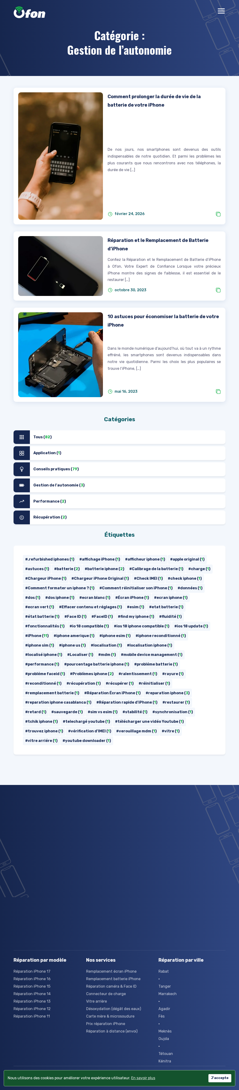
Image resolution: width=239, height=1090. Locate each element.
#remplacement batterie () (52, 693)
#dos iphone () (59, 597)
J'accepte (219, 1078)
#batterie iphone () (104, 569)
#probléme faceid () (45, 674)
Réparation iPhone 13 (32, 1001)
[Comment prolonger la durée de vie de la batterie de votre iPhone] (60, 156)
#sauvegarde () (67, 712)
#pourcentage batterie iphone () (96, 664)
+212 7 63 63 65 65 (100, 818)
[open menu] (221, 12)
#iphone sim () (39, 645)
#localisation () (106, 645)
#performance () (42, 664)
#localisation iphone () (149, 645)
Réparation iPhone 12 (32, 1009)
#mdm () (107, 654)
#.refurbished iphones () (49, 559)
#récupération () (84, 683)
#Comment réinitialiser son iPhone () (135, 588)
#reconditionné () (43, 683)
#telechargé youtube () (86, 721)
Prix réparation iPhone (105, 1024)
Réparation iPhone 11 (32, 1016)
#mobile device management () (151, 654)
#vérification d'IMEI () (89, 731)
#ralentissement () (138, 674)
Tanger (164, 986)
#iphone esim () (114, 635)
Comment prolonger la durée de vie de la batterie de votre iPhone (154, 101)
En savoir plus (143, 1078)
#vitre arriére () (41, 740)
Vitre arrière (96, 1001)
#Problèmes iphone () (91, 674)
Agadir (164, 1009)
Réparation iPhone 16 (32, 979)
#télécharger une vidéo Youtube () (149, 721)
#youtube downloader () (87, 740)
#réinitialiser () (154, 683)
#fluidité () (170, 616)
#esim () (135, 607)
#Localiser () (80, 654)
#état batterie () (42, 616)
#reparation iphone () (168, 693)
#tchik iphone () (41, 721)
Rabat (163, 971)
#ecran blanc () (94, 597)
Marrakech (167, 994)
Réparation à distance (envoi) (111, 1031)
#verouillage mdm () (136, 731)
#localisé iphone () (43, 654)
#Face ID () (75, 616)
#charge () (199, 569)
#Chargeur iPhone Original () (100, 578)
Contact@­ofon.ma (49, 818)
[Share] (218, 214)
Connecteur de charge (106, 994)
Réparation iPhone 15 (32, 986)
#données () (190, 588)
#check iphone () (185, 578)
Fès (161, 1016)
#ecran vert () (39, 607)
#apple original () (187, 559)
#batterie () (67, 569)
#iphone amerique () (74, 635)
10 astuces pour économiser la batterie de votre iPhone (163, 321)
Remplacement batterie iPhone (113, 979)
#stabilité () (135, 712)
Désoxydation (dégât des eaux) (113, 1009)
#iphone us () (72, 645)
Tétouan (165, 1053)
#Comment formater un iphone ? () (59, 588)
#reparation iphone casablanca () (58, 702)
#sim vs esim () (102, 712)
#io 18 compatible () (89, 626)
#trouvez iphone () (44, 731)
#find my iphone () (136, 616)
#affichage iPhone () (99, 559)
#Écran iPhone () (132, 597)
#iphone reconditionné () (161, 635)
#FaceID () (102, 616)
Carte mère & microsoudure (110, 1016)
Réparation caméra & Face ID (111, 986)
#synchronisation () (172, 712)
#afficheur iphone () (145, 559)
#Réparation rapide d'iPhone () (126, 702)
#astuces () (37, 569)
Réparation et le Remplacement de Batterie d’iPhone (158, 244)
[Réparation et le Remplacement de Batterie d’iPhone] (60, 266)
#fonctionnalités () (44, 626)
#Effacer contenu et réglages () (90, 607)
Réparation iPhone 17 (32, 971)
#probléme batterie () (156, 664)
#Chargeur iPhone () (45, 578)
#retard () (35, 712)
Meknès (165, 1031)
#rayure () (172, 674)
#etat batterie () (166, 607)
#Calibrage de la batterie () (156, 569)
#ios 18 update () (191, 626)
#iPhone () (37, 635)
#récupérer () (120, 683)
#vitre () (170, 731)
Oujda (163, 1038)
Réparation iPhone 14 (32, 994)
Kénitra (164, 1061)
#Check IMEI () (148, 578)
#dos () (32, 597)
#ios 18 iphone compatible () (141, 626)
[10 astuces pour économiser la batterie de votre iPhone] (60, 354)
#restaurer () (176, 702)
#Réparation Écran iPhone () (112, 693)
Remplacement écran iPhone (111, 971)
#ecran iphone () (170, 597)
